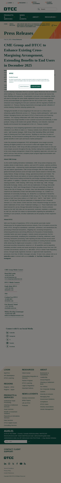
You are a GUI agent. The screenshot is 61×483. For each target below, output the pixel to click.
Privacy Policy (17, 82)
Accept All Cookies (35, 86)
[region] (30, 80)
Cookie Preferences (24, 86)
